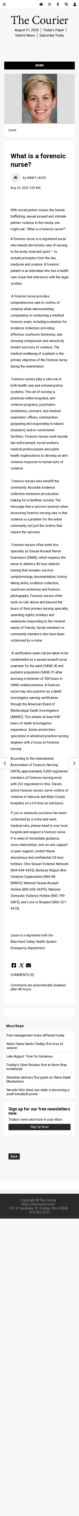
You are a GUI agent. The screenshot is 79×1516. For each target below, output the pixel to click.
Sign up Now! (40, 1127)
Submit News (25, 35)
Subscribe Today (51, 35)
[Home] (41, 4)
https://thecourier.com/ (38, 1204)
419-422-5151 (39, 1212)
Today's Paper (53, 30)
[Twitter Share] (21, 965)
